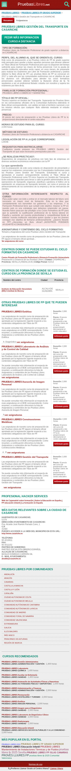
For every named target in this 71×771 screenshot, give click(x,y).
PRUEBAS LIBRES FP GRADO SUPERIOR (41, 13)
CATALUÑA (8, 593)
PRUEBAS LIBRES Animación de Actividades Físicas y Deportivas (30, 682)
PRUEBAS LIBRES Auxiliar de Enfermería (19, 675)
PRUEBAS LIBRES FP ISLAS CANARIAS (47, 752)
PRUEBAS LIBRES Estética (17, 311)
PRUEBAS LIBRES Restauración (16, 695)
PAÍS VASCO (9, 635)
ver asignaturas (25, 342)
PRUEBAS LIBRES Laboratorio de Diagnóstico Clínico (25, 715)
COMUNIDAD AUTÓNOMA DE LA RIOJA (20, 609)
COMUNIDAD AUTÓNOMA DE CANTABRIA (22, 605)
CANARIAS (8, 582)
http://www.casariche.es (12, 533)
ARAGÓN (8, 578)
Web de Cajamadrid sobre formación (17, 500)
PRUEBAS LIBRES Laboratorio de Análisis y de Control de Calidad (25, 347)
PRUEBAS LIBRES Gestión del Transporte (25, 457)
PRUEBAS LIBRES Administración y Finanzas (21, 688)
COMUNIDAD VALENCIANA (15, 620)
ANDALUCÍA (9, 574)
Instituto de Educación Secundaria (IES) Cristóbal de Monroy (17, 290)
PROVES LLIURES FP (15, 755)
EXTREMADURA (11, 624)
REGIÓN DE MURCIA (13, 643)
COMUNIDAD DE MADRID (15, 612)
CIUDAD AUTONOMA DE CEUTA (17, 597)
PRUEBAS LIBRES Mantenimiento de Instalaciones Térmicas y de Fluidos (31, 748)
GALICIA (7, 628)
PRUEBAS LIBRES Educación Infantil (18, 728)
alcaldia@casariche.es (11, 559)
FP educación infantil (11, 503)
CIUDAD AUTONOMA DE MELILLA (18, 601)
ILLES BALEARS (11, 631)
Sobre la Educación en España (48, 500)
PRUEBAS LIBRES (10, 13)
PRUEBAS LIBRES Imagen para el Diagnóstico (22, 708)
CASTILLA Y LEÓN (11, 590)
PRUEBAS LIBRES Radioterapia (15, 721)
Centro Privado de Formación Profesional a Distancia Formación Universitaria (35, 257)
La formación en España (32, 503)
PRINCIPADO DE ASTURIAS (15, 639)
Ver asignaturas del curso (13, 241)
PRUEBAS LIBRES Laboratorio (15, 668)
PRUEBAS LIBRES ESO (11, 744)
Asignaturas (22, 20)
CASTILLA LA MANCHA (13, 586)
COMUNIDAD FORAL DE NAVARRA (19, 616)
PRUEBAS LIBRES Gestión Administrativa (20, 662)
